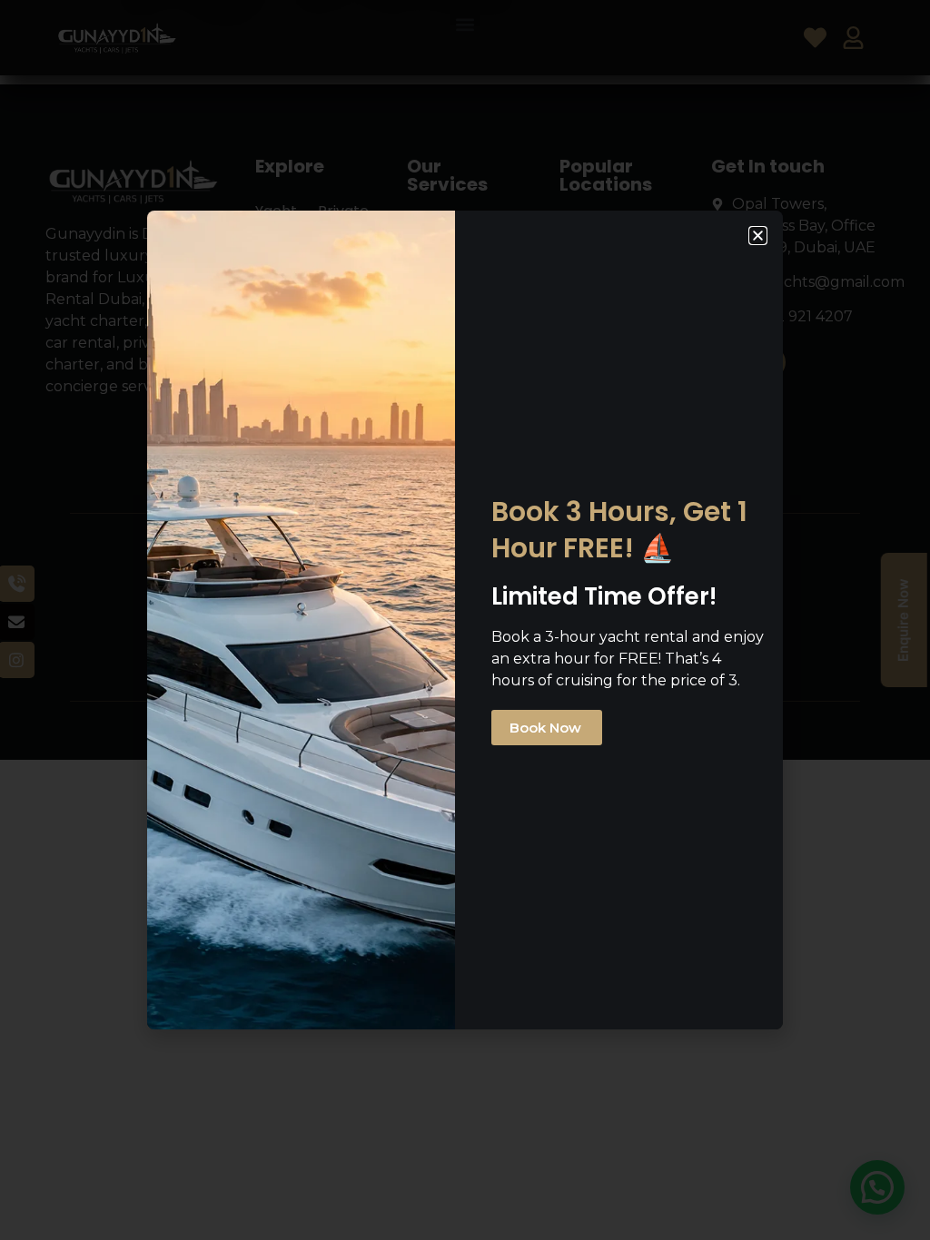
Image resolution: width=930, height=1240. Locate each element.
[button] (758, 235)
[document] (465, 620)
